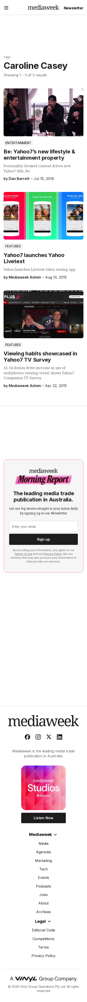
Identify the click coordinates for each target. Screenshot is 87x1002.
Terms (43, 947)
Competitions (43, 939)
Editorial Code (43, 930)
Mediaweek (40, 834)
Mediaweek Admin (25, 277)
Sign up (43, 539)
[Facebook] (27, 738)
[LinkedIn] (59, 738)
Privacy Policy (53, 554)
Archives (43, 912)
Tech (43, 869)
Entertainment (18, 143)
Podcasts (43, 886)
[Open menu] (6, 8)
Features (13, 246)
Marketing (43, 860)
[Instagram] (38, 738)
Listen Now (43, 818)
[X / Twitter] (49, 738)
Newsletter (73, 8)
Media (44, 843)
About (43, 903)
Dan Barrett (19, 178)
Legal (40, 921)
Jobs (43, 894)
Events (43, 877)
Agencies (43, 852)
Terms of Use (23, 554)
